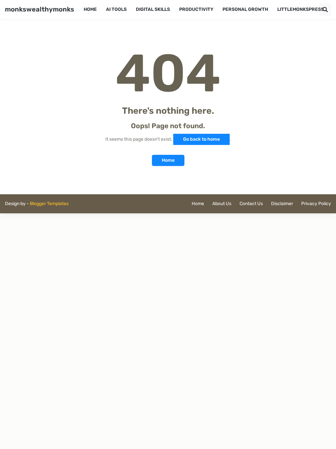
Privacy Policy (316, 203)
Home (168, 160)
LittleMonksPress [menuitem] (300, 9)
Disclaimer (282, 203)
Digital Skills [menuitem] (153, 9)
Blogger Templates (49, 203)
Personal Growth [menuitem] (245, 9)
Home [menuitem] (90, 9)
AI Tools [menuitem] (116, 9)
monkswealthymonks (39, 9)
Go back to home (201, 139)
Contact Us (251, 203)
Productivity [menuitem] (196, 9)
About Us (221, 203)
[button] (325, 9)
